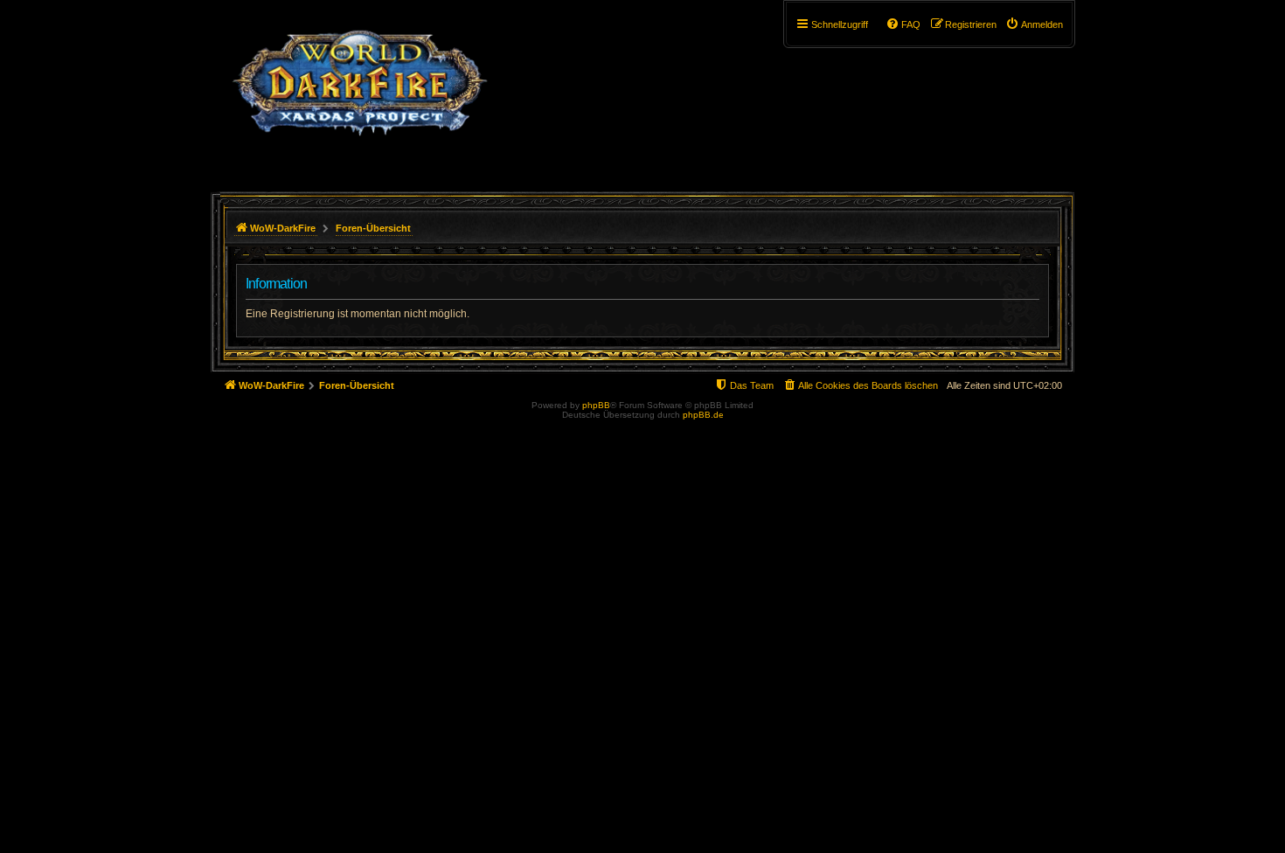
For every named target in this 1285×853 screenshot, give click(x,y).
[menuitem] (1034, 24)
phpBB (596, 405)
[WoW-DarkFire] (360, 92)
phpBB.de (703, 415)
